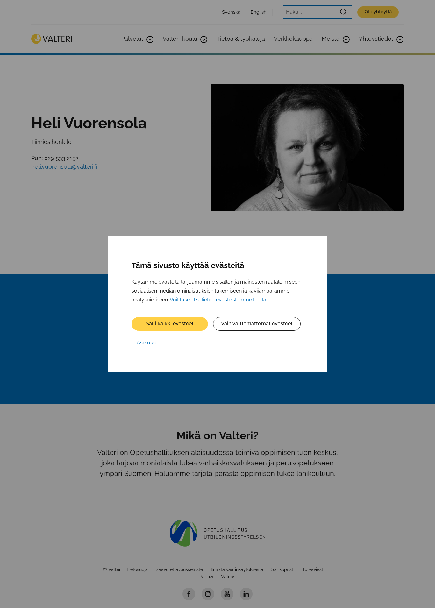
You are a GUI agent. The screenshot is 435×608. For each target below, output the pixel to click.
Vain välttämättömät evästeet (257, 324)
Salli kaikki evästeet (170, 324)
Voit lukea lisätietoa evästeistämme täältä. (218, 300)
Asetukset (148, 343)
